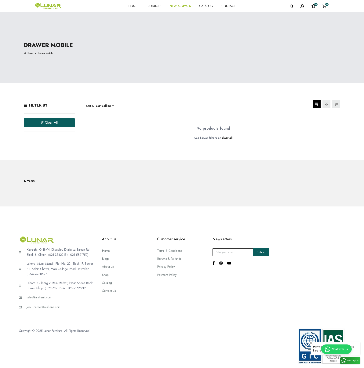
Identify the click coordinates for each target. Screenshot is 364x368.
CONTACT (228, 6)
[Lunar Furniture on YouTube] (229, 263)
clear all (227, 138)
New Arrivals (180, 6)
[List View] (336, 104)
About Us (108, 266)
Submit (261, 252)
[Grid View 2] (326, 104)
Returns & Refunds (169, 259)
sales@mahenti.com (39, 297)
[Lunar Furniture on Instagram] (221, 263)
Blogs (105, 259)
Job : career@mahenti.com (43, 307)
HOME (132, 6)
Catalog (107, 283)
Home (30, 53)
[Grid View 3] (317, 104)
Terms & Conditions (169, 251)
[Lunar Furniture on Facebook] (214, 263)
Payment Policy (167, 275)
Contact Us (109, 291)
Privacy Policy (166, 266)
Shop (105, 275)
